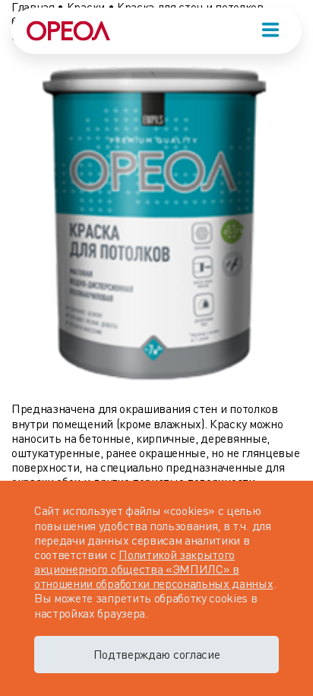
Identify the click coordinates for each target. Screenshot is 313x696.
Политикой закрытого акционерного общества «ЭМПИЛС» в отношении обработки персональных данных (153, 569)
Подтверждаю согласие (156, 654)
